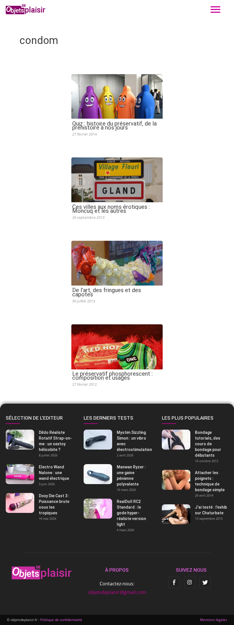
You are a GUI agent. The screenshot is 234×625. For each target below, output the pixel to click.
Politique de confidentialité (61, 619)
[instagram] (189, 582)
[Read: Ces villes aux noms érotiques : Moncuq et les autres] (117, 179)
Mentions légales (213, 619)
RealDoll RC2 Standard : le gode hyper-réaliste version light (131, 513)
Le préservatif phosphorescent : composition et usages (112, 375)
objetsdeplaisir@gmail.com (117, 592)
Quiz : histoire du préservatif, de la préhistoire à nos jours (114, 125)
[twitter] (205, 582)
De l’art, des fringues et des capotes (106, 292)
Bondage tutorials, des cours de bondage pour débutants (208, 444)
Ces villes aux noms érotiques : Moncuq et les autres (111, 208)
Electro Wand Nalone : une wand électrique (54, 473)
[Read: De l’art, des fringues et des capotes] (117, 263)
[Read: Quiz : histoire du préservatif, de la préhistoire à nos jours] (117, 96)
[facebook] (174, 582)
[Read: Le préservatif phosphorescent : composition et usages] (117, 346)
